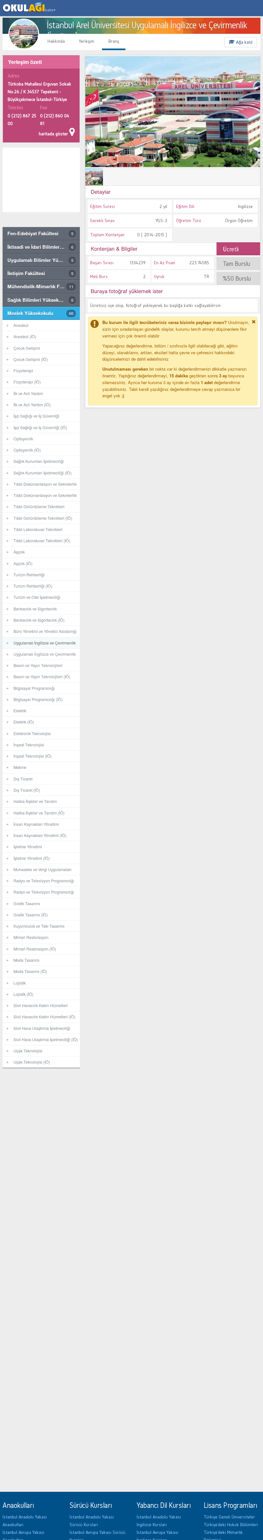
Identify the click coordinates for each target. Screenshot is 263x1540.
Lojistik (19, 983)
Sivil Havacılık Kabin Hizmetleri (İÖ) (44, 1017)
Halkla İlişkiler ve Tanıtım (35, 801)
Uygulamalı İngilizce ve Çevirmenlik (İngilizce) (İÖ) (39, 655)
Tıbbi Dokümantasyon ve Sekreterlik (45, 484)
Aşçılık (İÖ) (22, 563)
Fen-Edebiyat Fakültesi (40, 233)
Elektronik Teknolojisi (32, 733)
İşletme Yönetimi (27, 847)
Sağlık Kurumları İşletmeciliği (38, 461)
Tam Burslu (236, 263)
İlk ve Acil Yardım (28, 393)
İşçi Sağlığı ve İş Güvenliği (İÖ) (40, 427)
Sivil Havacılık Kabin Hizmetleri (40, 1005)
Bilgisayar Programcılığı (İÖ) (38, 699)
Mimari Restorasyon (30, 937)
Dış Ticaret (22, 779)
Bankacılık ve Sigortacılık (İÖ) (38, 620)
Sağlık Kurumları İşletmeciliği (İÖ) (42, 473)
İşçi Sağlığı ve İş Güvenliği (36, 416)
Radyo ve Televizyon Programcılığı (43, 881)
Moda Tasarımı (26, 960)
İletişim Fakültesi (40, 273)
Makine (19, 767)
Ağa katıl (243, 42)
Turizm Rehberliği (29, 575)
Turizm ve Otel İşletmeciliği (36, 597)
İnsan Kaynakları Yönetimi (36, 824)
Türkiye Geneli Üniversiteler (229, 1516)
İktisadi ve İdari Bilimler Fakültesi (43, 246)
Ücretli (231, 249)
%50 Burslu (237, 278)
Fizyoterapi (23, 371)
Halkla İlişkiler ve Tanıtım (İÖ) (38, 813)
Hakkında (56, 41)
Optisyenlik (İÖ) (27, 450)
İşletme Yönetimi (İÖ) (31, 858)
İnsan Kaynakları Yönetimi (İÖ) (39, 835)
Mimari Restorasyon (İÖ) (34, 949)
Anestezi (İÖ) (24, 336)
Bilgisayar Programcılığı (34, 688)
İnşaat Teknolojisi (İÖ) (32, 756)
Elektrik (19, 711)
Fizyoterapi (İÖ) (27, 382)
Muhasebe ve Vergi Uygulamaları (42, 869)
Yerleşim (86, 41)
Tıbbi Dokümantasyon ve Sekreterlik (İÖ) (40, 496)
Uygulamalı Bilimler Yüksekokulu (43, 260)
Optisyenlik (23, 439)
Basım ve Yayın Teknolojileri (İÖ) (41, 677)
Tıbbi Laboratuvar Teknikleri (38, 529)
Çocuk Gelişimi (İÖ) (30, 359)
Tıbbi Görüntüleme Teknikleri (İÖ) (42, 518)
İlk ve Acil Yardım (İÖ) (32, 405)
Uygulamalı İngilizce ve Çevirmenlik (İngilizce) (39, 644)
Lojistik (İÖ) (23, 994)
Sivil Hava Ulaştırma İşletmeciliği (41, 1028)
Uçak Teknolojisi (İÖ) (31, 1062)
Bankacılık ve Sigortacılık (35, 609)
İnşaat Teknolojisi (28, 745)
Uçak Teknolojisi (27, 1051)
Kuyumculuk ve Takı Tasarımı (38, 926)
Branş (113, 41)
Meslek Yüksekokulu (40, 313)
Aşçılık (19, 552)
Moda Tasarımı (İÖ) (30, 971)
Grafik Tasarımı (26, 903)
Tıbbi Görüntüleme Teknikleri (38, 506)
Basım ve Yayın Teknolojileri (38, 665)
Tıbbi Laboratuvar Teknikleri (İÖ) (41, 541)
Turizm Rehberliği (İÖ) (32, 586)
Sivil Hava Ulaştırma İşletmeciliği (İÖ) (45, 1039)
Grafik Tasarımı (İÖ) (30, 915)
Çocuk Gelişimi (26, 348)
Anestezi (21, 325)
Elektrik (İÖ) (23, 722)
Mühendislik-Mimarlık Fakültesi (42, 286)
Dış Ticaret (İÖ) (26, 790)
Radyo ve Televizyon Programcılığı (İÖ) (38, 893)
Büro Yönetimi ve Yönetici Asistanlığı (45, 631)
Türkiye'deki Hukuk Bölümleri (231, 1524)
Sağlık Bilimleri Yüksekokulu (40, 299)
